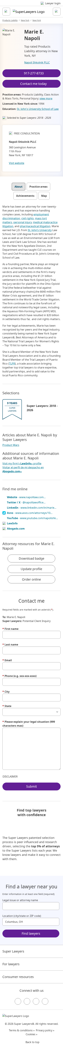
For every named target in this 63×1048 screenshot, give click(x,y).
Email (7, 660)
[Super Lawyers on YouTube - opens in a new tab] (36, 1001)
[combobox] (30, 906)
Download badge (31, 558)
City (6, 691)
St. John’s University (40, 230)
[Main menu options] (6, 12)
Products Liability (10, 20)
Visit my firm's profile (21, 463)
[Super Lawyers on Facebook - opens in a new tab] (18, 1001)
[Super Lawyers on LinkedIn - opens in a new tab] (45, 1001)
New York (25, 20)
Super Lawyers (13, 951)
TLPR (12, 363)
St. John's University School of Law (38, 109)
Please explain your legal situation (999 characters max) (28, 723)
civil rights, (27, 218)
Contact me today (33, 83)
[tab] (18, 187)
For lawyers (11, 964)
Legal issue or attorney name (20, 900)
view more (46, 98)
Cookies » (31, 1034)
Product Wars (10, 445)
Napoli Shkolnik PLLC (37, 62)
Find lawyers (31, 933)
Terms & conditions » (22, 1030)
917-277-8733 (34, 73)
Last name (10, 644)
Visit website (16, 163)
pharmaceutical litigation (35, 226)
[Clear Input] (55, 906)
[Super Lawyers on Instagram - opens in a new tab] (27, 1001)
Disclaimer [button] (10, 776)
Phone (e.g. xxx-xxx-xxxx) (19, 676)
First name (10, 629)
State (6, 706)
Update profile (31, 569)
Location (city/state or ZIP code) (21, 916)
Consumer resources (18, 977)
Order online (31, 579)
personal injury (22, 222)
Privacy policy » (45, 1030)
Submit (31, 786)
